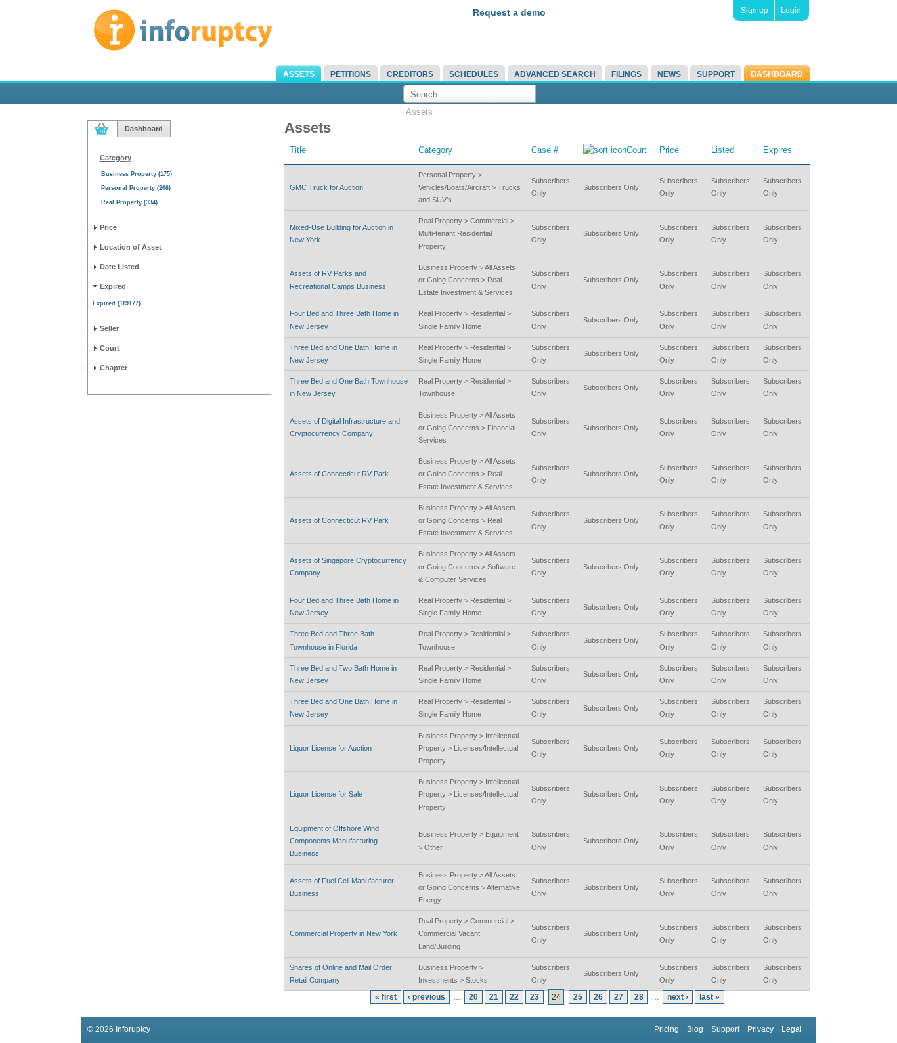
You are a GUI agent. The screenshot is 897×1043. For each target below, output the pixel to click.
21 (493, 997)
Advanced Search (555, 74)
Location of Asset (131, 247)
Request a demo (509, 12)
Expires (777, 150)
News (669, 74)
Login (791, 10)
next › (677, 997)
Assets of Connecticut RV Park (339, 473)
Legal (791, 1029)
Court (110, 348)
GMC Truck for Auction (326, 187)
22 (514, 997)
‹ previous (426, 997)
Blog (695, 1029)
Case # (544, 150)
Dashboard (777, 74)
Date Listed (119, 267)
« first (386, 997)
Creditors (410, 74)
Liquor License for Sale (326, 794)
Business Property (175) (136, 174)
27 (618, 997)
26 (598, 997)
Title (298, 150)
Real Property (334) (129, 202)
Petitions (350, 74)
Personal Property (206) (136, 188)
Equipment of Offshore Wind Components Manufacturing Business (334, 840)
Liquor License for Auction (331, 748)
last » (709, 997)
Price (108, 227)
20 (473, 997)
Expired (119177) (117, 303)
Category (115, 158)
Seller (109, 328)
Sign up (754, 10)
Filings (626, 74)
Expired (113, 286)
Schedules (473, 74)
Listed (722, 150)
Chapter (113, 368)
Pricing (666, 1029)
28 (639, 997)
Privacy (760, 1029)
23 (534, 997)
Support (716, 74)
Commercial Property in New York (343, 933)
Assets (299, 74)
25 (577, 997)
